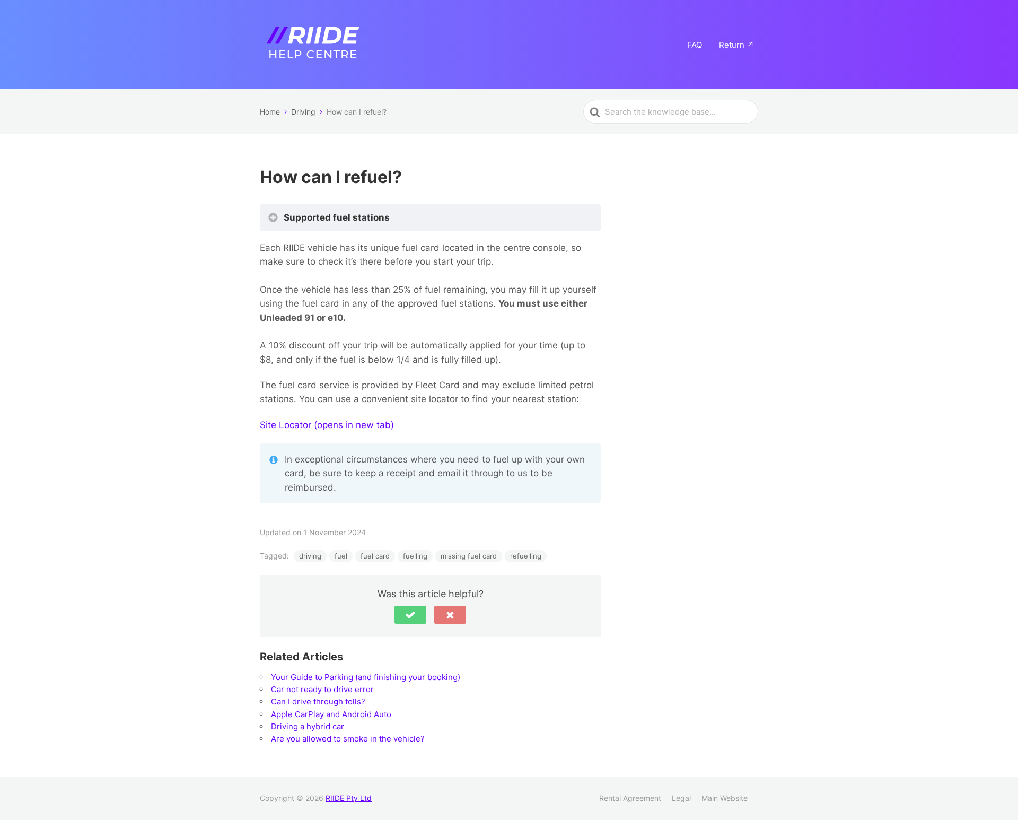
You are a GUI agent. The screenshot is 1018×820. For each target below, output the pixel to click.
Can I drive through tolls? (318, 701)
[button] (410, 615)
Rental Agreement (630, 797)
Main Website (724, 797)
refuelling (525, 556)
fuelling (415, 556)
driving (310, 556)
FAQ (694, 45)
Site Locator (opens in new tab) (327, 425)
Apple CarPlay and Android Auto (331, 714)
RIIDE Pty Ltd (349, 797)
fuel (341, 556)
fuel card (375, 556)
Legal (681, 797)
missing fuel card (469, 556)
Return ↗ (736, 45)
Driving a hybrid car (307, 726)
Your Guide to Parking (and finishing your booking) (365, 677)
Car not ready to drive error (322, 689)
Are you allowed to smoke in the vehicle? (348, 739)
